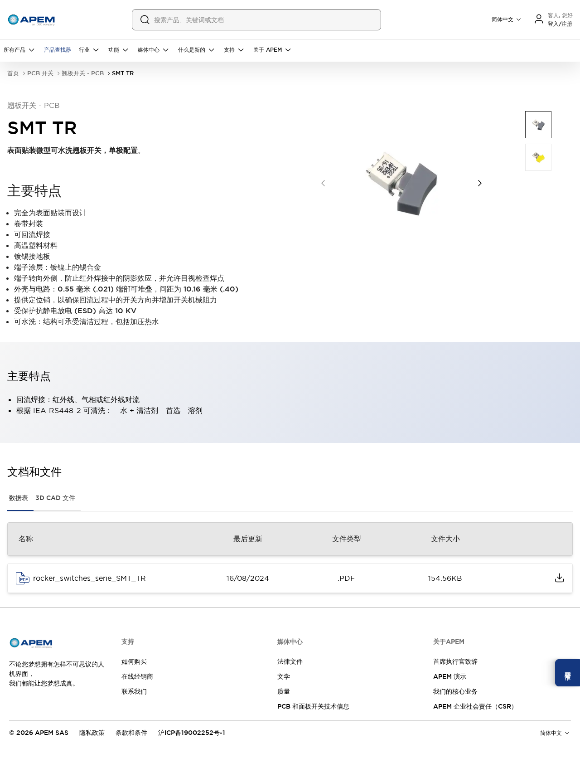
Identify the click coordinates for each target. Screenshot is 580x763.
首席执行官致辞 (455, 661)
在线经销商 (137, 676)
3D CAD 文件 (55, 498)
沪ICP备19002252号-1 (191, 733)
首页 (13, 73)
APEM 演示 (449, 676)
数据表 (18, 498)
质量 (283, 691)
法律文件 (290, 661)
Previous (323, 183)
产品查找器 (57, 49)
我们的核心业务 (455, 691)
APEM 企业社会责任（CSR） (475, 706)
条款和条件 (131, 733)
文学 (283, 676)
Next (479, 183)
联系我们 (134, 691)
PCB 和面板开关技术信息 (313, 706)
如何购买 (134, 661)
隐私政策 (92, 733)
